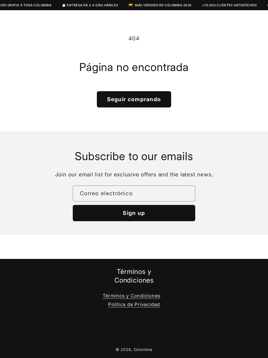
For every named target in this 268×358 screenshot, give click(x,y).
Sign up (134, 213)
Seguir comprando (134, 99)
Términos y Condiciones (131, 296)
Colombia (143, 349)
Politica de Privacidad (134, 304)
